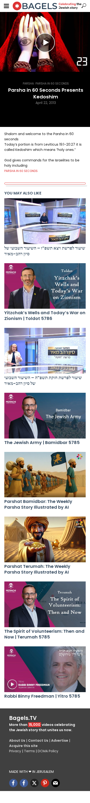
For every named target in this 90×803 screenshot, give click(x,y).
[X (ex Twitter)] (34, 783)
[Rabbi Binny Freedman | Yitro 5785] (45, 669)
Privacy (15, 751)
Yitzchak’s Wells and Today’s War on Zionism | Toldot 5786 (44, 315)
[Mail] (55, 783)
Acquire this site (23, 745)
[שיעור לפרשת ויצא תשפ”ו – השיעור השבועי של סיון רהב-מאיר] (45, 221)
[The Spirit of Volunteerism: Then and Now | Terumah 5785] (45, 604)
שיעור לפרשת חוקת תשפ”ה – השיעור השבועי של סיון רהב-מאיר (43, 380)
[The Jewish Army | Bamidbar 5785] (45, 416)
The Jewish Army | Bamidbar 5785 (42, 442)
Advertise (59, 740)
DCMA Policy (48, 751)
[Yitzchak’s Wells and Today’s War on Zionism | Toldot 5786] (45, 286)
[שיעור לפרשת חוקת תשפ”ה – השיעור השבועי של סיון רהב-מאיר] (45, 351)
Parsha (28, 83)
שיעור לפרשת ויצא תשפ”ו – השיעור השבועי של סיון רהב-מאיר (44, 251)
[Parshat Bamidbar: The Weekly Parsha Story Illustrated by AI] (45, 475)
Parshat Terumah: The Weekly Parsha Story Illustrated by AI (37, 569)
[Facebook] (13, 783)
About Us (17, 740)
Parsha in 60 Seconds (52, 83)
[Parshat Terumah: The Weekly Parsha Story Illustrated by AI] (45, 539)
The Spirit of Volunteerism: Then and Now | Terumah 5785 (44, 634)
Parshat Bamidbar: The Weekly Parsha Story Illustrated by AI (38, 504)
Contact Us (38, 740)
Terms (29, 751)
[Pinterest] (45, 783)
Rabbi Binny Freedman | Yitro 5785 (42, 696)
